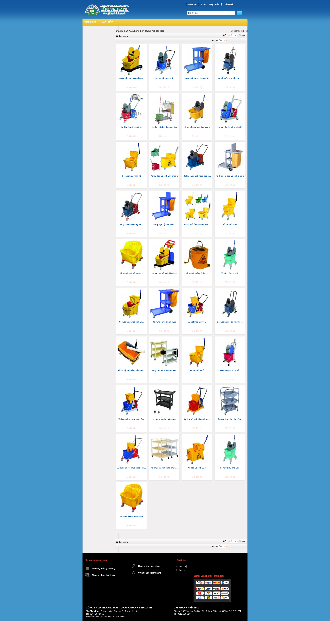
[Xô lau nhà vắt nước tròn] (131, 498)
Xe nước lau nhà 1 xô (229, 468)
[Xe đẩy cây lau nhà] (230, 255)
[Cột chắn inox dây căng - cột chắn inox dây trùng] (107, 9)
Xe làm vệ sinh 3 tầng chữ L (197, 78)
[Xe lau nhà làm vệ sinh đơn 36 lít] (197, 206)
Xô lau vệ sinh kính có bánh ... (131, 370)
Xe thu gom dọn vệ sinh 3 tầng (230, 176)
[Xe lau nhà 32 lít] (197, 352)
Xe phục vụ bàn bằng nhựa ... (164, 468)
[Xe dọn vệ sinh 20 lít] (197, 450)
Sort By (215, 40)
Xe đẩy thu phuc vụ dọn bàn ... (164, 370)
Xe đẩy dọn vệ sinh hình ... (164, 225)
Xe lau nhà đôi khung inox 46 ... (131, 468)
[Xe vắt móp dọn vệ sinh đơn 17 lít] (230, 60)
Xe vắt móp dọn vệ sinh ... (229, 78)
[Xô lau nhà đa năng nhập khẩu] (131, 304)
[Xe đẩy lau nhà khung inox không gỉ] (131, 206)
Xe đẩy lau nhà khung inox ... (131, 225)
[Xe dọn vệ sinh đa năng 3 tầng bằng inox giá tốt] (164, 109)
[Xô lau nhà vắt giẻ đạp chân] (197, 255)
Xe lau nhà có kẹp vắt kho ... (230, 322)
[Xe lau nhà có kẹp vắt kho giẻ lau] (230, 304)
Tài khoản (229, 4)
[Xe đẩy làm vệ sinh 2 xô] (131, 109)
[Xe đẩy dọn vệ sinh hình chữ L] (164, 206)
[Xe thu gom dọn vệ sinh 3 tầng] (230, 158)
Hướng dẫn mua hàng (149, 566)
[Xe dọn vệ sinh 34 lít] (164, 60)
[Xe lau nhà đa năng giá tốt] (230, 109)
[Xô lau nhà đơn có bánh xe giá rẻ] (197, 109)
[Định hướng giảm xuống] (226, 40)
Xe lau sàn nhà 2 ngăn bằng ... (197, 176)
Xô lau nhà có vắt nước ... (131, 273)
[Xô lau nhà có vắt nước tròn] (131, 255)
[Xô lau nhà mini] (230, 206)
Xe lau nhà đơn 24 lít (131, 176)
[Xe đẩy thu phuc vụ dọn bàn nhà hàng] (164, 352)
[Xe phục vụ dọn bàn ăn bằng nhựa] (164, 401)
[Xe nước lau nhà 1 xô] (230, 450)
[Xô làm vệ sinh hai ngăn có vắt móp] (131, 60)
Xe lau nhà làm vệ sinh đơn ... (197, 225)
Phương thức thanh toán (104, 575)
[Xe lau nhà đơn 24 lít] (131, 158)
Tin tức (202, 4)
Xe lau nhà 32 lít (197, 370)
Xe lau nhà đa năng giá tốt (230, 127)
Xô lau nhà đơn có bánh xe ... (197, 127)
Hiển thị (226, 35)
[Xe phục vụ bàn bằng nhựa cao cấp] (164, 450)
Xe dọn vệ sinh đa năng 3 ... (164, 127)
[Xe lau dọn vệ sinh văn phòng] (164, 158)
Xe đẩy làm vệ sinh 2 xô (131, 127)
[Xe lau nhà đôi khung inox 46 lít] (131, 450)
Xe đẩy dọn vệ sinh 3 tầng (164, 322)
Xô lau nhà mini (230, 225)
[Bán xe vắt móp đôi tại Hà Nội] (197, 304)
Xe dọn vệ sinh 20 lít (197, 468)
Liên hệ (218, 4)
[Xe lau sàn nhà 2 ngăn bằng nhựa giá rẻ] (197, 158)
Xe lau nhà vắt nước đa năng (131, 419)
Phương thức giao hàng (103, 568)
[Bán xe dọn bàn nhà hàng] (230, 401)
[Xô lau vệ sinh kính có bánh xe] (131, 352)
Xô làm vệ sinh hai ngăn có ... (131, 78)
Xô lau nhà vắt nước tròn (131, 516)
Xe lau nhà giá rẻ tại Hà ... (229, 370)
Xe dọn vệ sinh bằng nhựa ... (197, 419)
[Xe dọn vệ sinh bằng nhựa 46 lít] (197, 401)
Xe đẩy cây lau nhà (229, 273)
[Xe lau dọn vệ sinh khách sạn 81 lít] (164, 255)
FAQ (211, 4)
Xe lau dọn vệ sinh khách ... (164, 273)
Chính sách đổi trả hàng (149, 573)
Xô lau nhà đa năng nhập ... (131, 322)
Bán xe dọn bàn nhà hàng (229, 419)
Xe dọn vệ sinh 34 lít (164, 78)
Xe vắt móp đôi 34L (197, 322)
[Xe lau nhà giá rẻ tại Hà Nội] (230, 352)
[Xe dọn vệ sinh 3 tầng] (197, 60)
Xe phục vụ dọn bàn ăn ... (164, 419)
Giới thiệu (192, 4)
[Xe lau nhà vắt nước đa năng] (131, 401)
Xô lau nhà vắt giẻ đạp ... (197, 273)
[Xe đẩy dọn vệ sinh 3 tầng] (164, 304)
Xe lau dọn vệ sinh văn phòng (164, 176)
